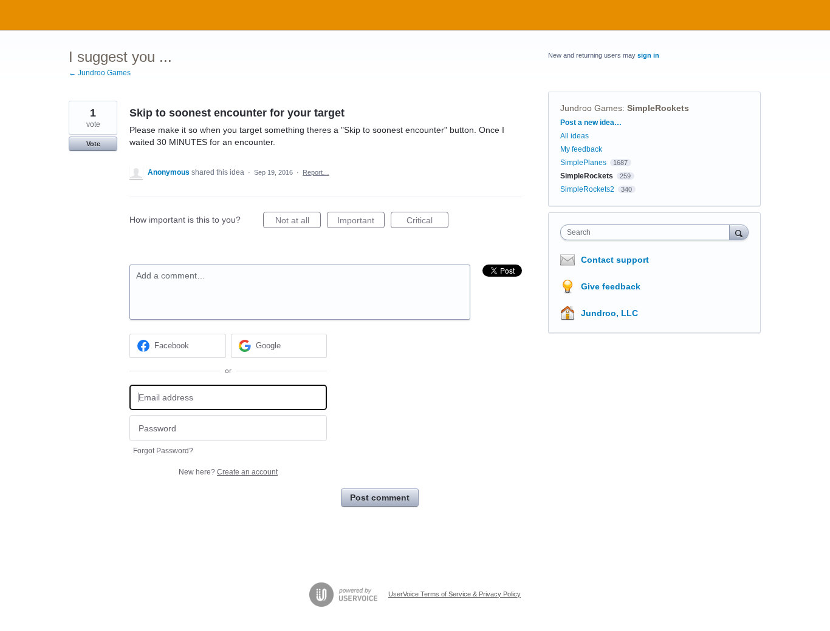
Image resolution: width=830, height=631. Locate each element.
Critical (427, 221)
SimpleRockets (658, 108)
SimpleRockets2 (587, 189)
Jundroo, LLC (609, 313)
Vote (93, 143)
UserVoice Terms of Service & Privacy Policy (454, 594)
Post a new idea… (591, 122)
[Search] (739, 232)
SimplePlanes (583, 162)
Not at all (298, 221)
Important (361, 221)
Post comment (380, 497)
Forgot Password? (163, 451)
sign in (648, 55)
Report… (316, 172)
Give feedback (610, 286)
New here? (228, 472)
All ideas (574, 136)
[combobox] (648, 232)
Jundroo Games (591, 108)
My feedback (581, 149)
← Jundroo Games (100, 73)
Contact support (615, 259)
